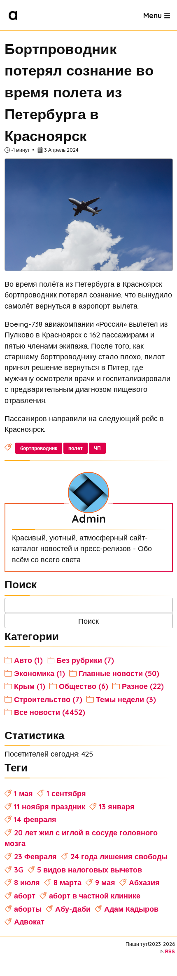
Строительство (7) (48, 699)
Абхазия (144, 882)
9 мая (105, 882)
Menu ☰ (156, 14)
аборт (24, 895)
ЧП (97, 448)
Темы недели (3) (126, 699)
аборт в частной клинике (94, 895)
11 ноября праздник (49, 806)
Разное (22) (143, 686)
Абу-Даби (73, 908)
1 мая (23, 793)
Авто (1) (28, 660)
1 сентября (66, 793)
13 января (117, 806)
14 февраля (35, 819)
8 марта (68, 882)
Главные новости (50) (119, 673)
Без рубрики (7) (85, 660)
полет (75, 448)
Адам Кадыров (131, 908)
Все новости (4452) (49, 712)
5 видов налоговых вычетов (89, 869)
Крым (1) (29, 686)
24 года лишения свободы (119, 856)
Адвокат (29, 921)
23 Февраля (35, 856)
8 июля (27, 882)
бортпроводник (38, 448)
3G (18, 869)
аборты (28, 908)
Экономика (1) (39, 673)
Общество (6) (83, 686)
